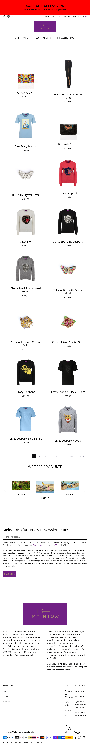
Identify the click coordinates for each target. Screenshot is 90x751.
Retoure (69, 710)
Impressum (79, 691)
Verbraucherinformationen (80, 714)
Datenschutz (38, 545)
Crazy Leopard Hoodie (67, 440)
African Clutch (25, 92)
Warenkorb (80, 16)
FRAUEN (26, 38)
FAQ (67, 715)
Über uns (7, 691)
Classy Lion (25, 241)
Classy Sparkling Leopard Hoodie (25, 289)
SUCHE (73, 38)
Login (67, 16)
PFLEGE (37, 38)
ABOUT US (48, 38)
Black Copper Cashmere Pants (68, 96)
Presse (6, 696)
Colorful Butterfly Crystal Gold (68, 291)
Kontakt (49, 16)
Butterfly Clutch (68, 144)
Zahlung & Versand (69, 694)
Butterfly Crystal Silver (25, 195)
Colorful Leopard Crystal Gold (25, 343)
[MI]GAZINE (62, 38)
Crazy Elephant (26, 392)
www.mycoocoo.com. (60, 669)
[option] (45, 491)
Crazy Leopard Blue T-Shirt (25, 438)
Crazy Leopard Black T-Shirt (68, 392)
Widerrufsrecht (69, 703)
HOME (16, 38)
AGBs (56, 545)
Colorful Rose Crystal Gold (68, 342)
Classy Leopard (68, 193)
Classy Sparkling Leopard (68, 241)
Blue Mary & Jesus (26, 146)
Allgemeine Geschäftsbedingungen (80, 704)
